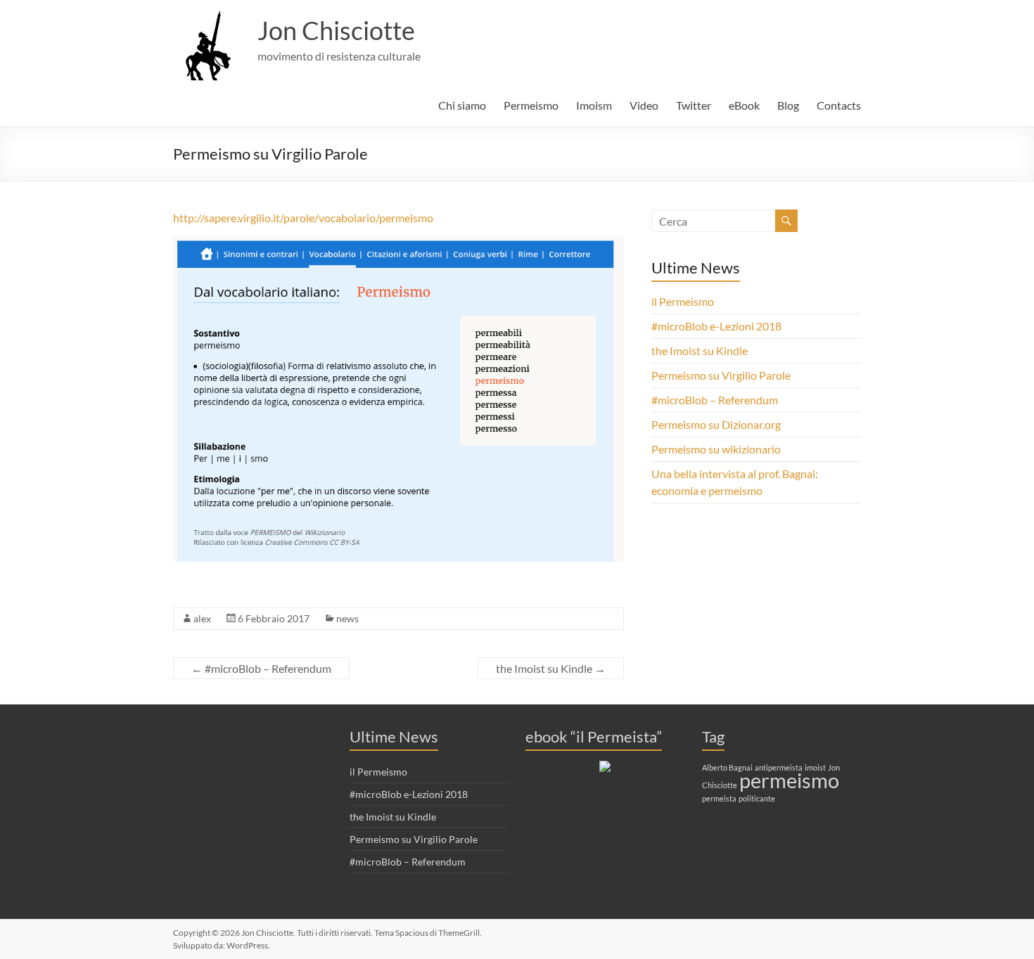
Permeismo (531, 105)
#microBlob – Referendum (261, 668)
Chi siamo (462, 105)
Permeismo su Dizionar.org (716, 424)
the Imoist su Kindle (551, 668)
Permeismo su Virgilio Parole (721, 375)
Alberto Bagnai (727, 767)
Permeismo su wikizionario (716, 449)
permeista (719, 798)
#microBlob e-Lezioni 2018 (716, 326)
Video (644, 105)
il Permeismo (682, 301)
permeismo (789, 780)
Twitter (693, 105)
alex (202, 618)
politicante (757, 798)
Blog (788, 105)
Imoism (594, 105)
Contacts (839, 105)
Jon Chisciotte (336, 30)
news (347, 618)
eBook (744, 105)
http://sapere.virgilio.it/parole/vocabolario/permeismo (303, 217)
